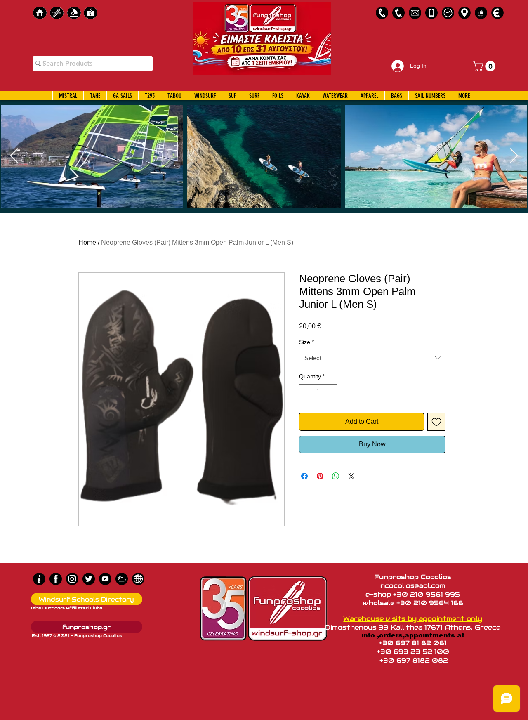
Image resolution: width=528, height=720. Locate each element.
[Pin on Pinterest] (320, 476)
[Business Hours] (448, 13)
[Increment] (330, 392)
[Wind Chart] (122, 579)
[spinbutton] (318, 392)
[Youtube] (105, 579)
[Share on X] (351, 476)
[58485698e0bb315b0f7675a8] (415, 13)
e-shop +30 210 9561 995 (412, 594)
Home (87, 242)
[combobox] (372, 358)
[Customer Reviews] (481, 13)
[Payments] (497, 13)
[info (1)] (39, 579)
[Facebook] (56, 579)
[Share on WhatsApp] (336, 476)
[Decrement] (305, 392)
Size (306, 342)
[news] (138, 579)
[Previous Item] (14, 156)
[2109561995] (382, 13)
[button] (485, 66)
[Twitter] (88, 579)
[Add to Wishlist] (436, 422)
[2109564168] (398, 13)
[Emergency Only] (431, 13)
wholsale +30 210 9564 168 (413, 603)
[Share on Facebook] (304, 476)
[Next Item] (514, 156)
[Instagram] (72, 579)
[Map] (464, 13)
